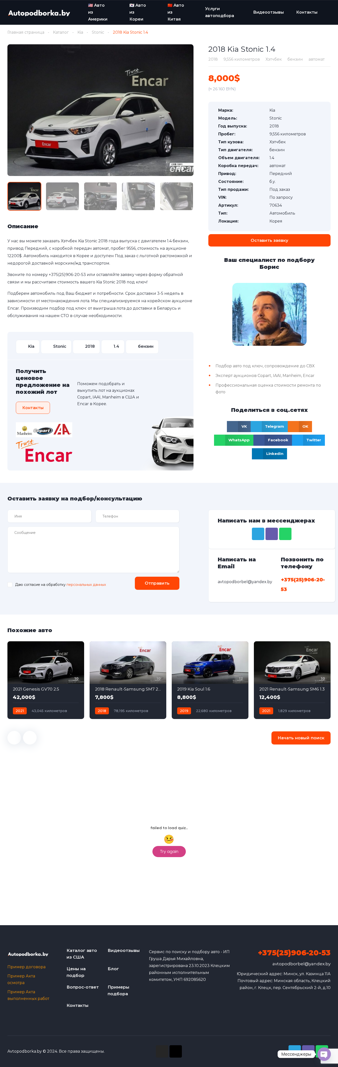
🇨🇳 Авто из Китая (176, 12)
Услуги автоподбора (219, 12)
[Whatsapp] (285, 534)
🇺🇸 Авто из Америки (97, 12)
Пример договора (26, 967)
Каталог (61, 32)
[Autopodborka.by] (38, 12)
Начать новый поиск (301, 737)
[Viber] (272, 534)
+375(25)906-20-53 (67, 274)
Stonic (98, 32)
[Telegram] (258, 534)
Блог (113, 968)
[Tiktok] (175, 1051)
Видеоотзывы (268, 12)
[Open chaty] (324, 1054)
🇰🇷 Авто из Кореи (137, 12)
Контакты (306, 12)
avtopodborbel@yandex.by (301, 963)
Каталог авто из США (82, 954)
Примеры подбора (118, 990)
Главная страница (25, 32)
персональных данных (86, 584)
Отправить (157, 583)
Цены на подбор (76, 972)
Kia (80, 32)
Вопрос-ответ (83, 987)
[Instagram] (162, 1051)
